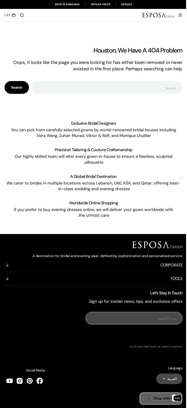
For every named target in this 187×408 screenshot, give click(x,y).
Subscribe (131, 334)
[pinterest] (30, 381)
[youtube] (10, 381)
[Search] (22, 15)
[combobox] (105, 87)
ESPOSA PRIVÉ (100, 4)
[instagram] (20, 381)
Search (16, 87)
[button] (176, 15)
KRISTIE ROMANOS (67, 4)
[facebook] (40, 381)
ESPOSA (126, 4)
